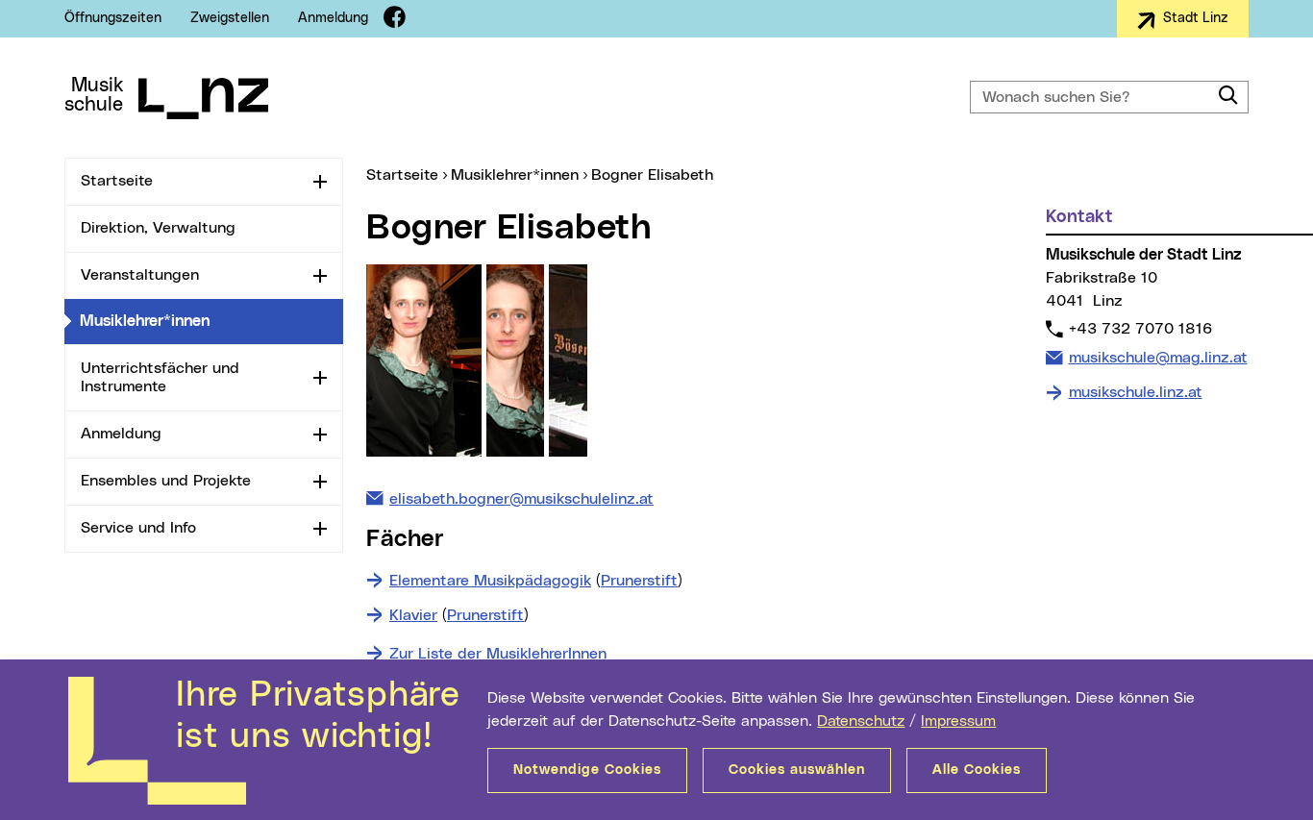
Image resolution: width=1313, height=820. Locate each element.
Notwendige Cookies (587, 770)
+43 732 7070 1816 (1140, 328)
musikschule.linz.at (1135, 392)
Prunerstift (639, 580)
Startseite (117, 180)
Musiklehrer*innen (211, 320)
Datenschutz (860, 721)
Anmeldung (333, 18)
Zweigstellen (229, 18)
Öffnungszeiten (112, 18)
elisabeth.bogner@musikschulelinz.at (521, 499)
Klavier (413, 615)
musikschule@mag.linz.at (1158, 357)
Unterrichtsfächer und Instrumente (160, 377)
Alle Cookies (976, 770)
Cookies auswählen (797, 770)
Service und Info (138, 527)
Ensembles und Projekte (166, 480)
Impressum (958, 721)
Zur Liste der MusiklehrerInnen (498, 653)
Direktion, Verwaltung (158, 228)
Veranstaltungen (140, 275)
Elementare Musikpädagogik (490, 580)
